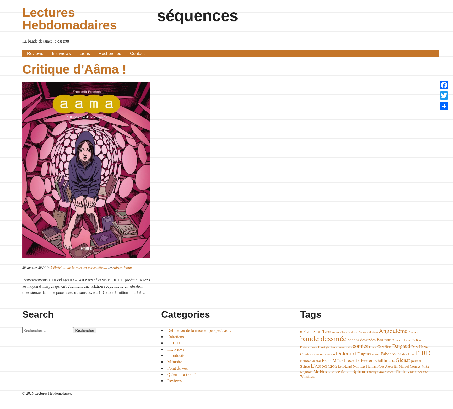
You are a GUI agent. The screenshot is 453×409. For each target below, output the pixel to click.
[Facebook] (444, 85)
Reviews (35, 53)
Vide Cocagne (417, 371)
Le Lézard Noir (348, 366)
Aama (335, 332)
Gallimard (385, 360)
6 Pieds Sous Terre (315, 331)
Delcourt (346, 353)
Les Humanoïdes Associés (379, 366)
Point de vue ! (178, 368)
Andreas (352, 332)
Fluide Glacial (310, 360)
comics (360, 345)
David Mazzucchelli (323, 354)
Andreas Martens (368, 332)
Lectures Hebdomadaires (69, 19)
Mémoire (174, 361)
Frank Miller (332, 360)
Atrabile (413, 332)
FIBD (423, 352)
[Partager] (444, 106)
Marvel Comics (409, 366)
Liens (85, 53)
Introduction (177, 355)
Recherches (110, 53)
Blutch (313, 347)
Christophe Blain (327, 347)
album (343, 332)
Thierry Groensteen (380, 371)
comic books (345, 347)
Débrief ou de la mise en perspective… (199, 330)
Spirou (359, 371)
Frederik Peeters (359, 360)
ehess (376, 354)
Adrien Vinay (122, 267)
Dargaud (401, 346)
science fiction (340, 371)
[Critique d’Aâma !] (87, 170)
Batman (384, 339)
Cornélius (384, 346)
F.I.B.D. (174, 342)
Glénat (403, 360)
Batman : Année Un (403, 340)
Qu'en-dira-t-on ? (181, 374)
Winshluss (307, 376)
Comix (372, 347)
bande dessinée (323, 338)
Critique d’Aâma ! (74, 69)
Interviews (61, 53)
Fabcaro (388, 353)
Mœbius (320, 371)
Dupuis (364, 353)
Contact (137, 53)
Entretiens (175, 336)
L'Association (324, 366)
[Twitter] (444, 95)
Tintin (400, 371)
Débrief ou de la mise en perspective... (79, 267)
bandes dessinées (362, 339)
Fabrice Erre (405, 354)
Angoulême (393, 330)
